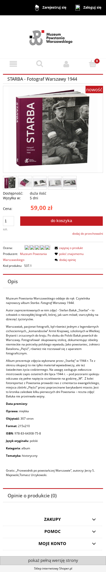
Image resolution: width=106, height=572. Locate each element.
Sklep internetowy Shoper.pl (53, 568)
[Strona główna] (53, 36)
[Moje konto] (66, 64)
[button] (13, 64)
